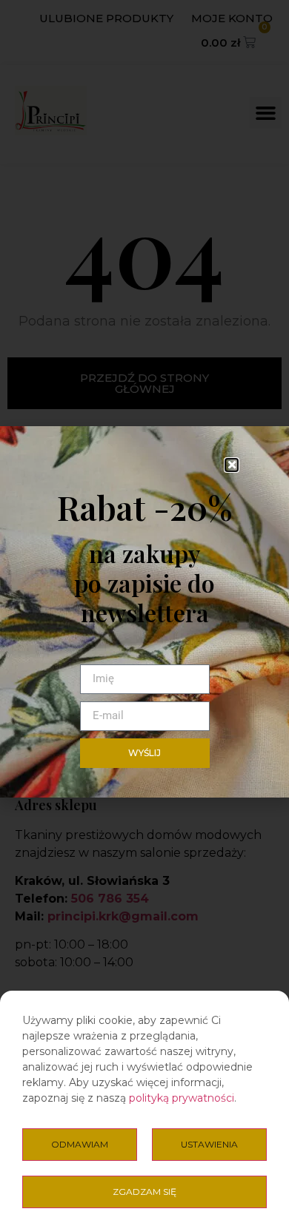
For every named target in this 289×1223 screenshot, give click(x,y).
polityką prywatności (181, 1098)
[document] (144, 611)
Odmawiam (79, 1144)
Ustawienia (209, 1144)
